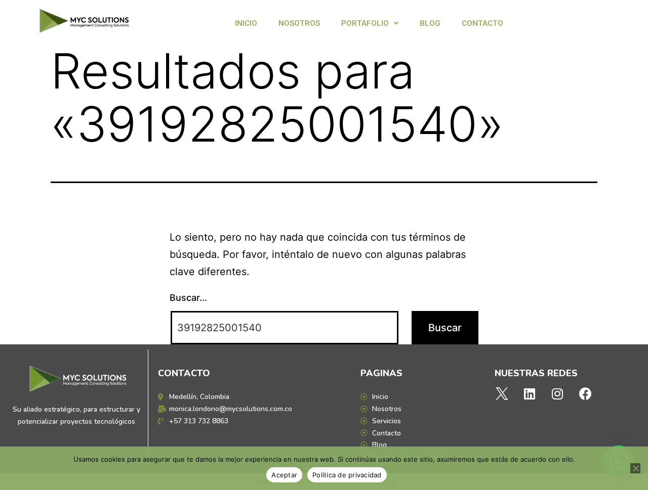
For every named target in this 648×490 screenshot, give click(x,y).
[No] (635, 468)
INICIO (246, 23)
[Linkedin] (529, 393)
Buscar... (188, 297)
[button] (370, 23)
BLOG (430, 23)
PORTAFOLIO (365, 23)
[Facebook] (585, 393)
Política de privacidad (347, 475)
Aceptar (284, 475)
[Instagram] (557, 393)
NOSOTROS (299, 23)
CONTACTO (482, 23)
